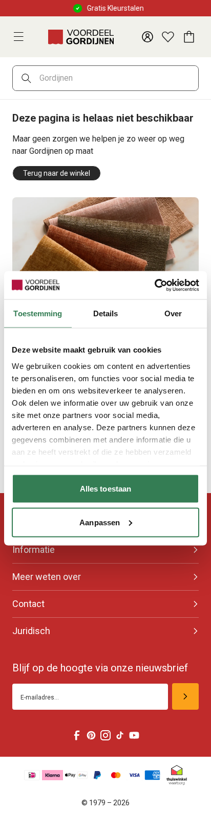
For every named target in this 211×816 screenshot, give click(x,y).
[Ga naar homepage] (81, 37)
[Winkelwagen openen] (188, 37)
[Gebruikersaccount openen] (147, 37)
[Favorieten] (168, 37)
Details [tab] (105, 313)
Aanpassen (99, 522)
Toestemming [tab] (37, 313)
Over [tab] (173, 313)
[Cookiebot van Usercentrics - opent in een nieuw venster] (154, 285)
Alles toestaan (105, 488)
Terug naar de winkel (56, 173)
